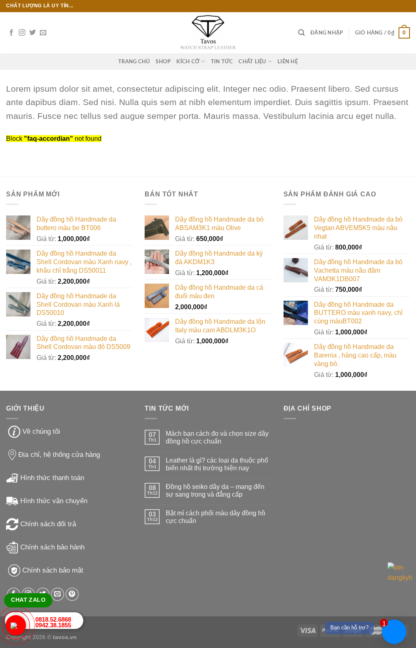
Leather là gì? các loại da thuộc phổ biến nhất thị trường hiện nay (217, 464)
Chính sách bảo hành (52, 547)
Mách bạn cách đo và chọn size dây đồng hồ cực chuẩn (217, 437)
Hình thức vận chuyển (53, 501)
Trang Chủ (134, 61)
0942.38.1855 (53, 625)
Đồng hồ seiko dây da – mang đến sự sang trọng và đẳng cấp (215, 490)
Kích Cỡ (187, 61)
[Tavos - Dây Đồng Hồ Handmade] (208, 33)
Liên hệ (287, 61)
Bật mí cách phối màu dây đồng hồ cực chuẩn (215, 517)
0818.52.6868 (53, 619)
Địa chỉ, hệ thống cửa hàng (59, 455)
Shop (163, 61)
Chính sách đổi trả (48, 524)
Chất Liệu (252, 61)
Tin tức (222, 61)
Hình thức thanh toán (52, 478)
